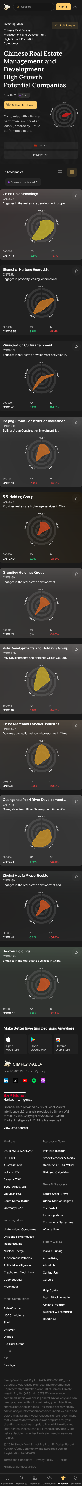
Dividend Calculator (56, 1172)
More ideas (11, 1286)
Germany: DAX (13, 1208)
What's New (51, 1229)
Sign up (63, 6)
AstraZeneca (12, 1308)
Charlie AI (49, 1319)
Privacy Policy (44, 1460)
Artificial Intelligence (17, 1265)
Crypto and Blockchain (19, 1272)
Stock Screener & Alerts (59, 1158)
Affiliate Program (54, 1304)
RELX (7, 1351)
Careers (48, 1279)
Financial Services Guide (20, 1466)
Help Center (51, 1290)
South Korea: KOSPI (16, 1201)
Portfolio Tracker (54, 1150)
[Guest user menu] (75, 7)
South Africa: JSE (15, 1186)
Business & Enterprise (57, 1311)
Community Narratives (58, 1222)
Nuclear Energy (14, 1251)
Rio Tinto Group (14, 1344)
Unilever (9, 1329)
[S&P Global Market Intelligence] (18, 1097)
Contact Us (50, 1272)
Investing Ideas (13, 24)
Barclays (9, 1365)
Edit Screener (68, 25)
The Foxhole (51, 1208)
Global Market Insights (58, 1201)
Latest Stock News (55, 1194)
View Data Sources (16, 1128)
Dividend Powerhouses (19, 1236)
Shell (7, 1322)
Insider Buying (13, 1243)
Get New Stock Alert (23, 105)
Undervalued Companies (20, 1229)
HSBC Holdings (14, 1315)
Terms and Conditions (18, 1460)
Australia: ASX (13, 1165)
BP (6, 1358)
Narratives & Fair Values (58, 1165)
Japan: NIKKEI (13, 1193)
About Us (49, 1265)
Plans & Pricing (53, 1251)
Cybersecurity (13, 1279)
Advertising (50, 1258)
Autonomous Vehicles (18, 1258)
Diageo (8, 1336)
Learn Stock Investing (57, 1297)
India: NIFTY (12, 1172)
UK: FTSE (10, 1158)
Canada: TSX (12, 1179)
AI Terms (61, 1460)
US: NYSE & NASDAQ (18, 1150)
